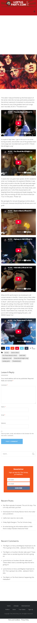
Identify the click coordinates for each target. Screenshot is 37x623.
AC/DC (7, 352)
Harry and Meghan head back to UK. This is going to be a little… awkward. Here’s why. (18, 571)
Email (3, 415)
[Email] (22, 348)
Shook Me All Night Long (21, 358)
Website (3, 423)
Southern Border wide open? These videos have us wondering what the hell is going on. (19, 554)
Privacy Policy (25, 619)
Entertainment (26, 70)
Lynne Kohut (7, 560)
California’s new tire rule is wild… (13, 518)
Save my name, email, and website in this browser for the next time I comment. (17, 434)
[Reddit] (12, 348)
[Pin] (17, 348)
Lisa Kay (18, 70)
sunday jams (6, 361)
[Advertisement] (18, 35)
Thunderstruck (16, 361)
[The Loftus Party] (18, 3)
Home (9, 606)
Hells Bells (22, 355)
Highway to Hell (7, 358)
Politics (7, 609)
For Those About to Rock (10, 355)
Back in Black (15, 352)
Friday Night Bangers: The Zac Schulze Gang (17, 522)
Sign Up (30, 609)
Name (3, 407)
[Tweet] (3, 348)
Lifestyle (16, 606)
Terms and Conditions (14, 619)
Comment (4, 385)
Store (14, 609)
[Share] (8, 348)
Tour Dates (22, 609)
